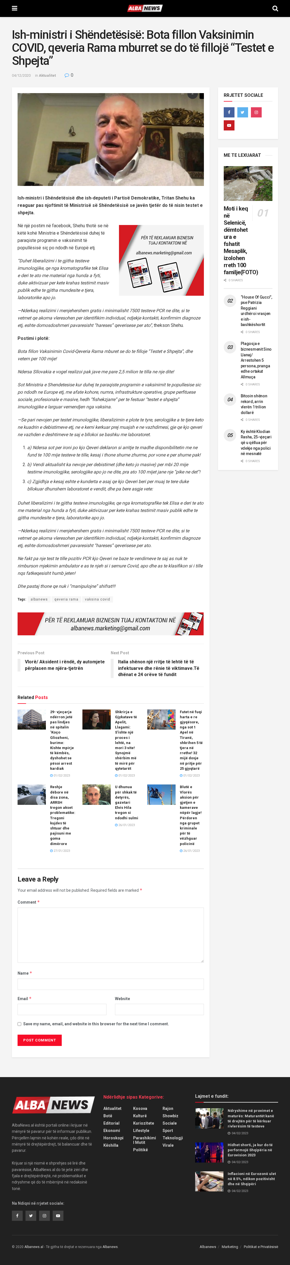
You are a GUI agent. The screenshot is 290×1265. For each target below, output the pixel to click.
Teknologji (173, 1138)
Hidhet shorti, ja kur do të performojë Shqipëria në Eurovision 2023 (250, 1150)
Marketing (230, 1247)
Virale (168, 1145)
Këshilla (110, 1145)
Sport (168, 1130)
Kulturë (140, 1116)
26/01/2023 (126, 825)
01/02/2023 (61, 775)
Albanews (208, 1247)
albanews (39, 599)
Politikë (140, 1150)
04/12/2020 (21, 75)
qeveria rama (66, 599)
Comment (29, 902)
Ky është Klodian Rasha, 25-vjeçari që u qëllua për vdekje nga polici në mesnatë (256, 442)
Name (25, 973)
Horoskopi (113, 1138)
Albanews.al (33, 1247)
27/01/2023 (61, 851)
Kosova (140, 1108)
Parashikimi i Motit (144, 1140)
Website (122, 998)
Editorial (111, 1123)
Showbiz (170, 1116)
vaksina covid (97, 599)
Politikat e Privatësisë (261, 1247)
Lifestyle (141, 1130)
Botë (107, 1116)
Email (25, 998)
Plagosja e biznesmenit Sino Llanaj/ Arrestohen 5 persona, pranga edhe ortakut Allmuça (256, 360)
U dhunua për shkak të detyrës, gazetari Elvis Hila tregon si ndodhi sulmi (126, 802)
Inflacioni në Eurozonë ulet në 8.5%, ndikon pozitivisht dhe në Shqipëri (252, 1179)
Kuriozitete (143, 1123)
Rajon (168, 1108)
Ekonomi (111, 1130)
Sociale (170, 1123)
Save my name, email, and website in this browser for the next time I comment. (96, 1024)
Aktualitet (47, 75)
